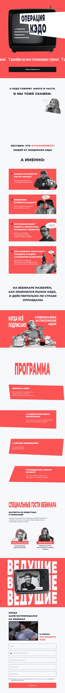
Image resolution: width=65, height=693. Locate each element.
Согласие (44, 679)
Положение (36, 679)
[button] (32, 69)
